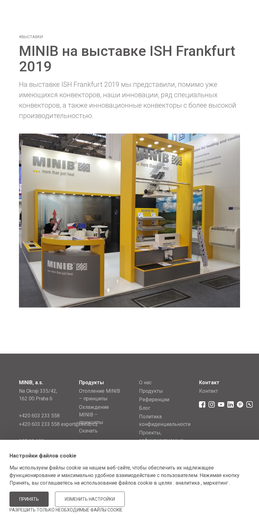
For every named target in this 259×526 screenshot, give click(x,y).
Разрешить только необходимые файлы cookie (66, 509)
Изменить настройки (90, 499)
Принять (29, 499)
